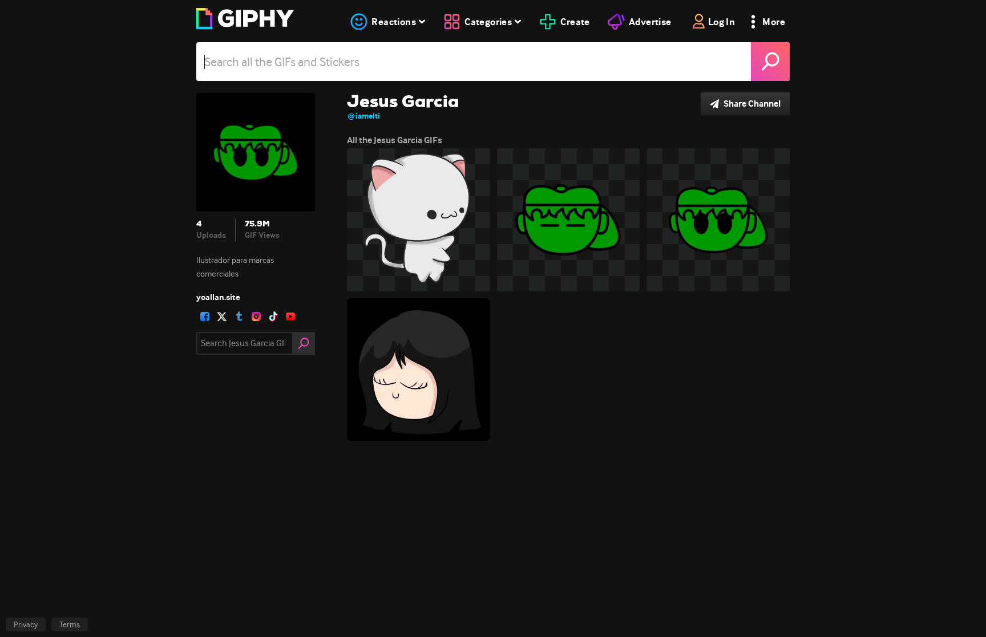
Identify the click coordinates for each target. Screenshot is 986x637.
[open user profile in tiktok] (273, 316)
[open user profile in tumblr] (239, 316)
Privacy (26, 624)
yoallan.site (218, 297)
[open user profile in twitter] (222, 316)
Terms (69, 624)
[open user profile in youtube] (290, 316)
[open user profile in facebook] (204, 316)
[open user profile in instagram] (256, 316)
